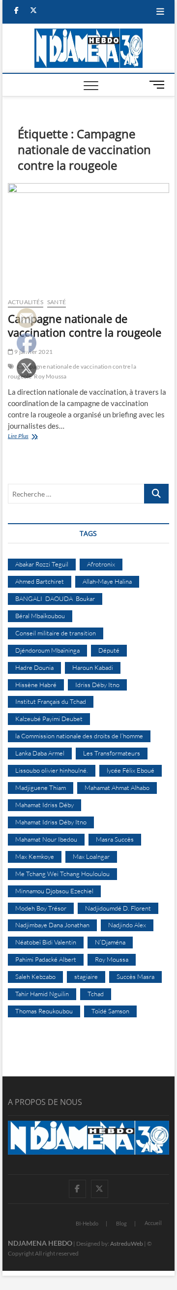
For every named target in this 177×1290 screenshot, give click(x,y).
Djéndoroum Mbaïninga (47, 650)
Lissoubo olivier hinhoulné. (51, 770)
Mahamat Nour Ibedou (46, 839)
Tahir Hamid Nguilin (42, 994)
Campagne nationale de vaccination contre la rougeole (84, 325)
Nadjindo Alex (127, 925)
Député (108, 650)
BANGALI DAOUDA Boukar (55, 598)
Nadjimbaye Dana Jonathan (52, 925)
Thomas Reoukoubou (44, 1011)
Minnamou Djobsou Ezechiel (54, 891)
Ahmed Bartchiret (39, 581)
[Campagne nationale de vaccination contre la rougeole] (88, 236)
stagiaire (86, 976)
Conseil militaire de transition (55, 633)
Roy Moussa (50, 376)
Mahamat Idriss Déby (44, 805)
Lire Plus (32, 437)
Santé (56, 302)
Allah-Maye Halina (107, 581)
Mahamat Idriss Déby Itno (51, 822)
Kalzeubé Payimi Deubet (49, 719)
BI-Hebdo (87, 1223)
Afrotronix (101, 564)
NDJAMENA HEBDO (40, 1243)
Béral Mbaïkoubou (40, 616)
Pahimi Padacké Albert (45, 959)
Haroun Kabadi (92, 667)
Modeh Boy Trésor (40, 908)
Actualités (25, 302)
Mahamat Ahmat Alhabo (117, 787)
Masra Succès (115, 839)
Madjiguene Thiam (40, 787)
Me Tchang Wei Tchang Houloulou (62, 874)
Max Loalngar (91, 856)
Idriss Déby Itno (97, 685)
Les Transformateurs (111, 753)
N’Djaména (110, 942)
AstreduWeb (126, 1243)
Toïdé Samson (110, 1011)
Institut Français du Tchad (50, 701)
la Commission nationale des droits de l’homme (79, 736)
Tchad (96, 994)
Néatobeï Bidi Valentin (45, 942)
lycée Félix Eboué (130, 770)
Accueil (153, 1223)
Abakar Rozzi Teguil (41, 564)
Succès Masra (135, 976)
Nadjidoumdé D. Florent (118, 908)
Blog (121, 1223)
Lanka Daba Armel (39, 753)
